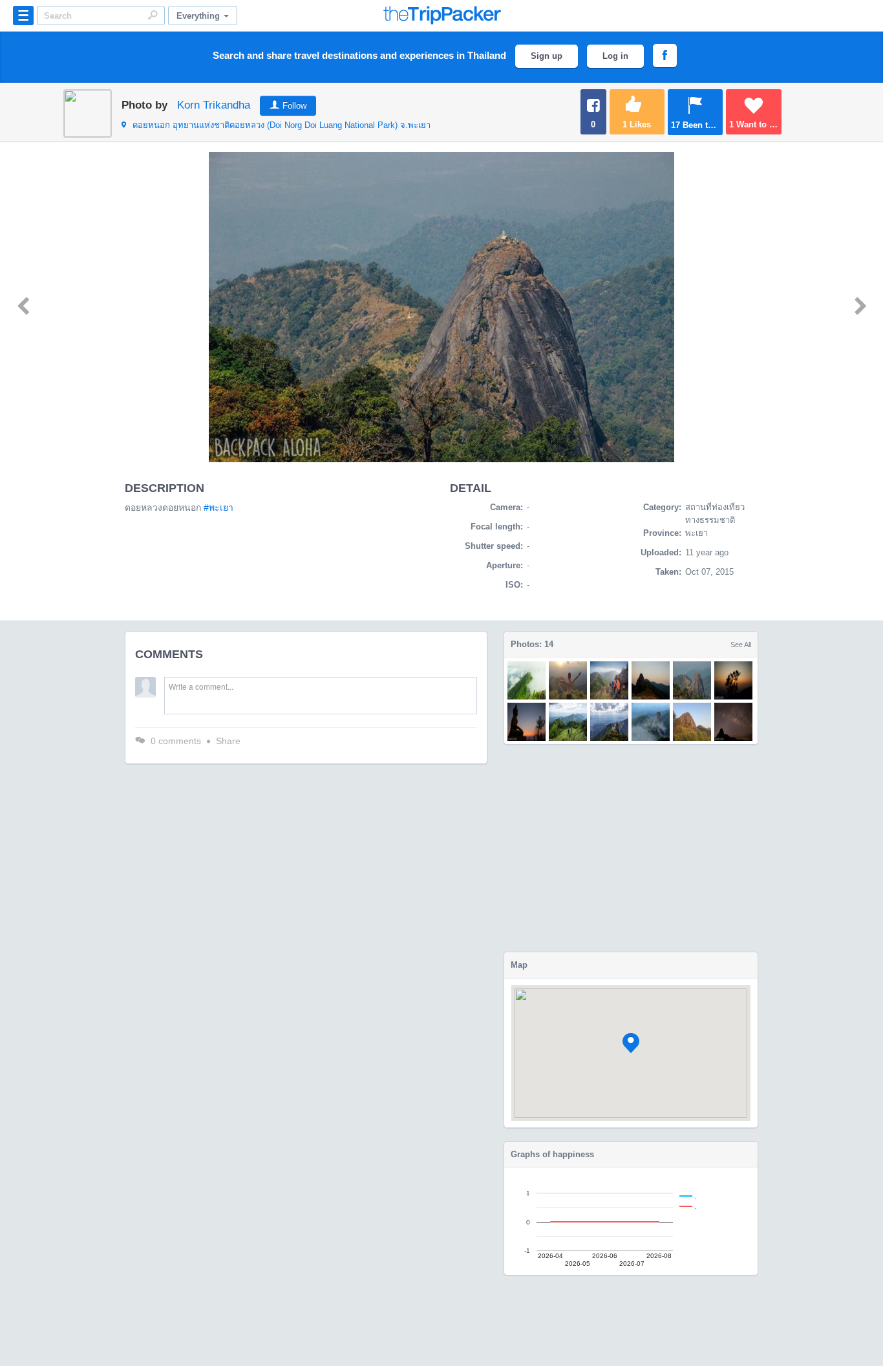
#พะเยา (218, 507)
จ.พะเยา (282, 125)
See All (740, 644)
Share (228, 741)
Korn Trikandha (213, 105)
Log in (615, 56)
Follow (294, 106)
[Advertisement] (631, 848)
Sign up (546, 56)
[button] (630, 1043)
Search (152, 15)
